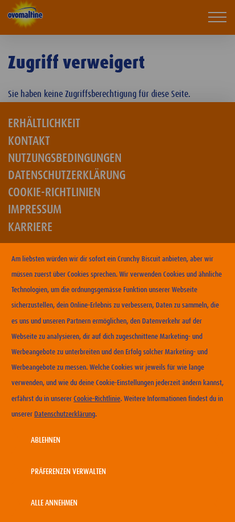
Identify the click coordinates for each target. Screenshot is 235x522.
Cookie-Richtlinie (97, 399)
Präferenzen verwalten (68, 472)
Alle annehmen (54, 503)
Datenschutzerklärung (64, 414)
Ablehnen (45, 440)
